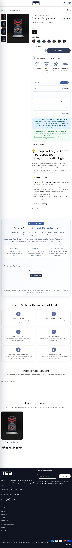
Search (68, 544)
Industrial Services (7, 524)
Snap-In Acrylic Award (12, 442)
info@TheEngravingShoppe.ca (11, 494)
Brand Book (44, 542)
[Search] (64, 3)
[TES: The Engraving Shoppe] (36, 3)
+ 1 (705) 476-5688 (7, 492)
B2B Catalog (5, 521)
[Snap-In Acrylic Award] (12, 426)
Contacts (4, 530)
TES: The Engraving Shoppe (41, 15)
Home (3, 10)
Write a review (36, 275)
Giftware (4, 514)
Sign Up (64, 476)
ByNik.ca (24, 542)
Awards (3, 517)
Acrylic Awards (64, 113)
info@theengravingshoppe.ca (44, 137)
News (3, 527)
